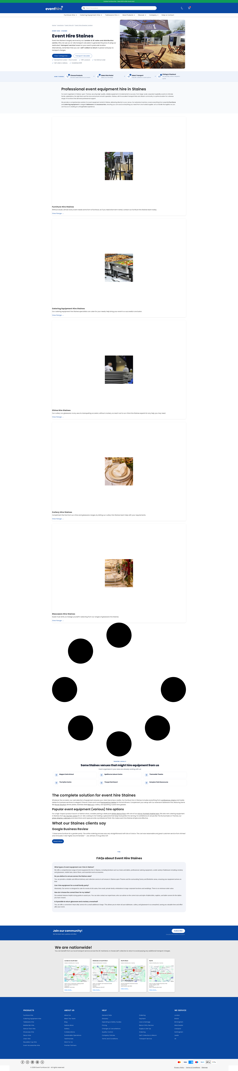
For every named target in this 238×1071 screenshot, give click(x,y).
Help (104, 1010)
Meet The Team (69, 1019)
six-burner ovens (70, 816)
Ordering (142, 1015)
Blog (65, 1022)
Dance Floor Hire (29, 1029)
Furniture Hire (28, 1015)
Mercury (91, 805)
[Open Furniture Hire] (76, 15)
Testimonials (68, 1039)
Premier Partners (70, 1045)
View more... (68, 990)
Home (54, 25)
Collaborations (69, 1032)
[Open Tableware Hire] (119, 15)
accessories (101, 104)
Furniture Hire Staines (63, 207)
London (177, 1015)
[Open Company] (158, 15)
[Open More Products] (134, 15)
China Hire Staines (61, 410)
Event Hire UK (69, 25)
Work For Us (68, 1042)
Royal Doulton (60, 805)
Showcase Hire (28, 1032)
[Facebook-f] (22, 1062)
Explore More (69, 1025)
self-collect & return (89, 48)
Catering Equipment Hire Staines (68, 308)
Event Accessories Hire (31, 1045)
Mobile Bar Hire (28, 1025)
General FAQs (107, 1015)
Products (28, 1010)
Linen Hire (26, 1039)
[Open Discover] (145, 15)
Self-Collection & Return (148, 1035)
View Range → (58, 213)
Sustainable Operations (72, 1035)
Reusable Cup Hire (30, 1042)
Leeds (177, 1035)
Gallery (66, 1029)
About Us (69, 1010)
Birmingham (179, 1022)
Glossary (105, 1019)
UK (175, 1039)
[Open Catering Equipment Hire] (101, 15)
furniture (172, 102)
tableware (90, 104)
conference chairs (168, 800)
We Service (180, 1010)
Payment (142, 1019)
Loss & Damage (144, 1022)
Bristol (177, 1019)
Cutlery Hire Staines (62, 512)
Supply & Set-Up (145, 1029)
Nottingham (179, 1032)
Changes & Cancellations (111, 1029)
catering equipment (71, 104)
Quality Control (107, 1032)
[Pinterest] (37, 1062)
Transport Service (145, 1039)
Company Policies (108, 1035)
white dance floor (119, 814)
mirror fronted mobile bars (148, 814)
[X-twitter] (42, 1062)
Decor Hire (27, 1035)
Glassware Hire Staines (63, 614)
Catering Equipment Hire (32, 1019)
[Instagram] (27, 1062)
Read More (58, 841)
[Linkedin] (32, 1062)
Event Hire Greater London (84, 25)
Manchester (179, 1025)
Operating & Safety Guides (111, 1022)
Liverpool (178, 1029)
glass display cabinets (61, 818)
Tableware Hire (28, 1022)
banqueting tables (108, 802)
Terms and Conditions (110, 1039)
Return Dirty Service (146, 1025)
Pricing (104, 1025)
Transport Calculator (82, 56)
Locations (60, 25)
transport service (68, 45)
